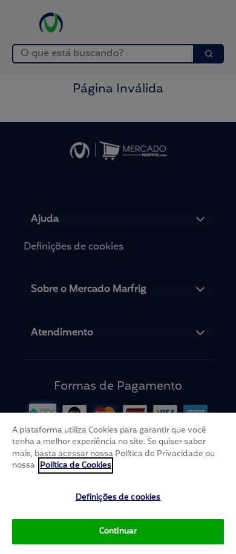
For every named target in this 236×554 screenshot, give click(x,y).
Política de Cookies (75, 465)
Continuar (118, 531)
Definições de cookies (118, 497)
